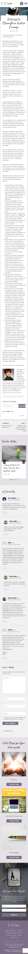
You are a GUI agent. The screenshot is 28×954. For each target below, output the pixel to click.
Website (5, 713)
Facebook (5, 392)
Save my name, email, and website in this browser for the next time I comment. (14, 718)
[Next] (23, 462)
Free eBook (14, 937)
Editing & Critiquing (11, 933)
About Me (13, 930)
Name (5, 699)
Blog (14, 935)
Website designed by (15, 950)
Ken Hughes (12, 498)
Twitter (10, 392)
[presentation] (14, 453)
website (19, 392)
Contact (19, 935)
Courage (5, 396)
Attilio (10, 630)
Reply (5, 513)
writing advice (20, 396)
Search (22, 416)
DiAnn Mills (12, 396)
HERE (18, 389)
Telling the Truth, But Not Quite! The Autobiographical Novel (21, 427)
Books (20, 933)
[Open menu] (21, 3)
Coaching (20, 930)
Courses (8, 935)
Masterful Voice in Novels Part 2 (7, 425)
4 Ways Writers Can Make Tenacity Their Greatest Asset (12, 468)
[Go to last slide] (4, 462)
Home (7, 930)
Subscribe (22, 406)
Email (5, 706)
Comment (6, 678)
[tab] (10, 479)
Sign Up (14, 915)
